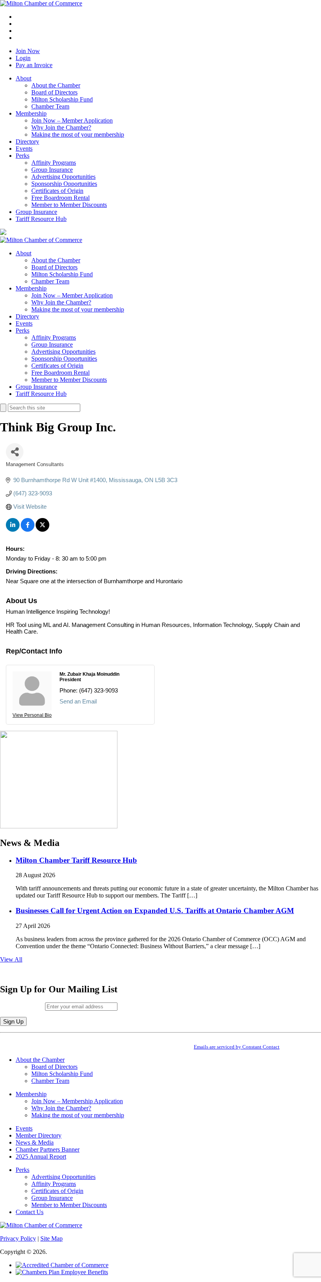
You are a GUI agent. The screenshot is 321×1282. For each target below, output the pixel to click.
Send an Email (78, 701)
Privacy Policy (18, 1238)
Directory (27, 141)
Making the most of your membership (77, 134)
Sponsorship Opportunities (64, 183)
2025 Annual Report (41, 1156)
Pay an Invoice (34, 65)
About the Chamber (55, 85)
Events (24, 148)
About (23, 78)
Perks (22, 155)
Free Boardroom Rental (60, 197)
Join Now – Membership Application (77, 1101)
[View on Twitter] (42, 529)
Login (23, 58)
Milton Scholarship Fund (62, 99)
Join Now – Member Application (72, 120)
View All (11, 959)
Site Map (51, 1238)
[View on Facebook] (27, 529)
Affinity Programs (53, 162)
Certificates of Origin (57, 190)
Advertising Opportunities (63, 176)
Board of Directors (54, 92)
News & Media (35, 1142)
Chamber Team (50, 106)
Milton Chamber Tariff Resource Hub (76, 860)
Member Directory (38, 1135)
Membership (31, 113)
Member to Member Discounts (69, 204)
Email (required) (22, 1006)
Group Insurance (52, 169)
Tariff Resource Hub (41, 218)
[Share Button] (14, 452)
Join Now (28, 51)
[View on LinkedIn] (13, 529)
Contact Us (29, 1212)
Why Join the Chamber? (61, 127)
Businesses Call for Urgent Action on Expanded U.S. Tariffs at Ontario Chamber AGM (155, 910)
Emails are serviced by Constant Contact (237, 1047)
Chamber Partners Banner (47, 1149)
